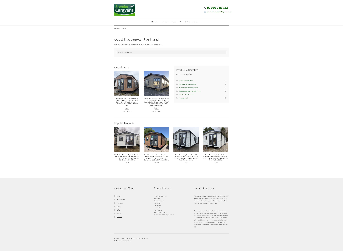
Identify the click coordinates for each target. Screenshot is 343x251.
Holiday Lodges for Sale (186, 81)
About (174, 22)
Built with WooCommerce (122, 241)
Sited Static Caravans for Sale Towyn (190, 91)
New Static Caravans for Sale (187, 84)
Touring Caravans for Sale (186, 94)
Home (146, 22)
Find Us (187, 22)
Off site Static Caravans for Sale (188, 87)
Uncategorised (183, 98)
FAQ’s (180, 22)
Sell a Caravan (155, 22)
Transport (165, 22)
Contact (195, 22)
